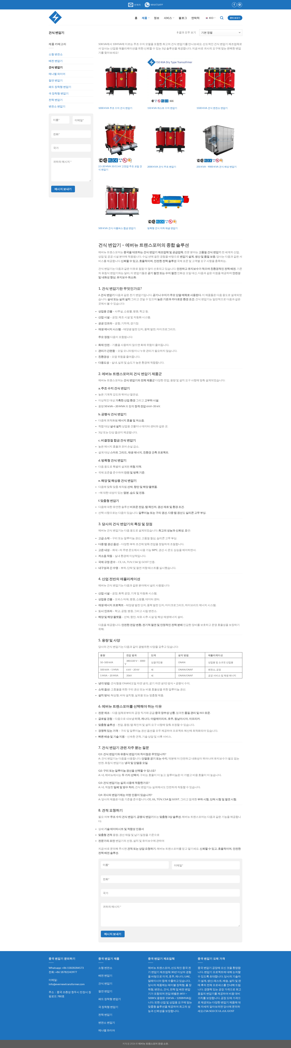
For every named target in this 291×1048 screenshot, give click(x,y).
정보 (156, 17)
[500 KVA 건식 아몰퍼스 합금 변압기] (121, 201)
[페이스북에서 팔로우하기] (234, 4)
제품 (144, 17)
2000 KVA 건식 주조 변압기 (161, 166)
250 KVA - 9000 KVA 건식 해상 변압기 (217, 166)
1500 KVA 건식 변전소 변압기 (212, 108)
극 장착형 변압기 (59, 93)
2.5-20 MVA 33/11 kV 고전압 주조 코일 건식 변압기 (120, 168)
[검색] (221, 17)
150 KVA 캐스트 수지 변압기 (162, 108)
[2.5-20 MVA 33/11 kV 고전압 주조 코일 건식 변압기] (121, 140)
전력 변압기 (56, 99)
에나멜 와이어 (57, 73)
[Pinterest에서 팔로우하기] (239, 4)
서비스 (168, 17)
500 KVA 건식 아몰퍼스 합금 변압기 (117, 228)
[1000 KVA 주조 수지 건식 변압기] (121, 81)
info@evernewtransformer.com (67, 984)
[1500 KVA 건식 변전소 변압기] (219, 81)
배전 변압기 (56, 60)
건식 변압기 (56, 67)
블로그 (183, 17)
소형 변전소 (56, 54)
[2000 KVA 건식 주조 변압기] (170, 140)
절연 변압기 (56, 80)
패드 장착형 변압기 (60, 86)
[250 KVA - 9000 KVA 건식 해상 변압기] (219, 140)
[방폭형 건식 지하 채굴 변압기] (170, 201)
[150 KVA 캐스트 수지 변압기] (170, 81)
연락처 (195, 17)
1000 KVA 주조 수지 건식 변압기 (115, 108)
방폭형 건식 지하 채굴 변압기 (162, 228)
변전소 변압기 (57, 106)
